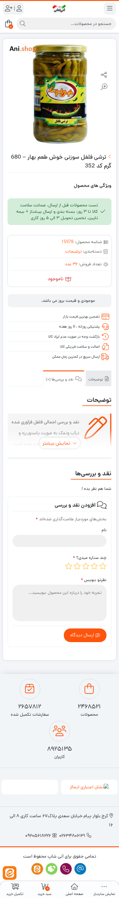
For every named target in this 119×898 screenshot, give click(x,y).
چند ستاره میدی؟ (89, 558)
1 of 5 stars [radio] (102, 566)
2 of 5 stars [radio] (94, 566)
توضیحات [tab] (96, 379)
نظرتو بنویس (93, 580)
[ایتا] (9, 873)
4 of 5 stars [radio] (77, 566)
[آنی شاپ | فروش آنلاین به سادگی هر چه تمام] (59, 8)
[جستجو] (22, 24)
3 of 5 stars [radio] (85, 566)
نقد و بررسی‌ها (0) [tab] (60, 379)
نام (104, 530)
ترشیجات (73, 251)
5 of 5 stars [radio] (68, 566)
